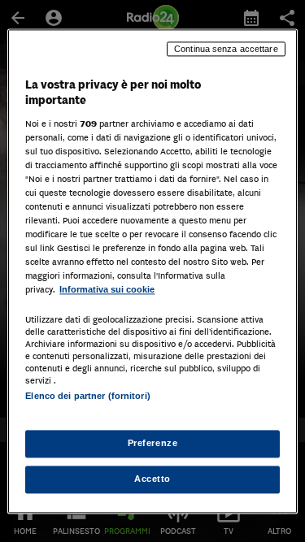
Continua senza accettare (226, 49)
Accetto (152, 478)
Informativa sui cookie (107, 290)
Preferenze (153, 443)
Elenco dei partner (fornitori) (87, 396)
